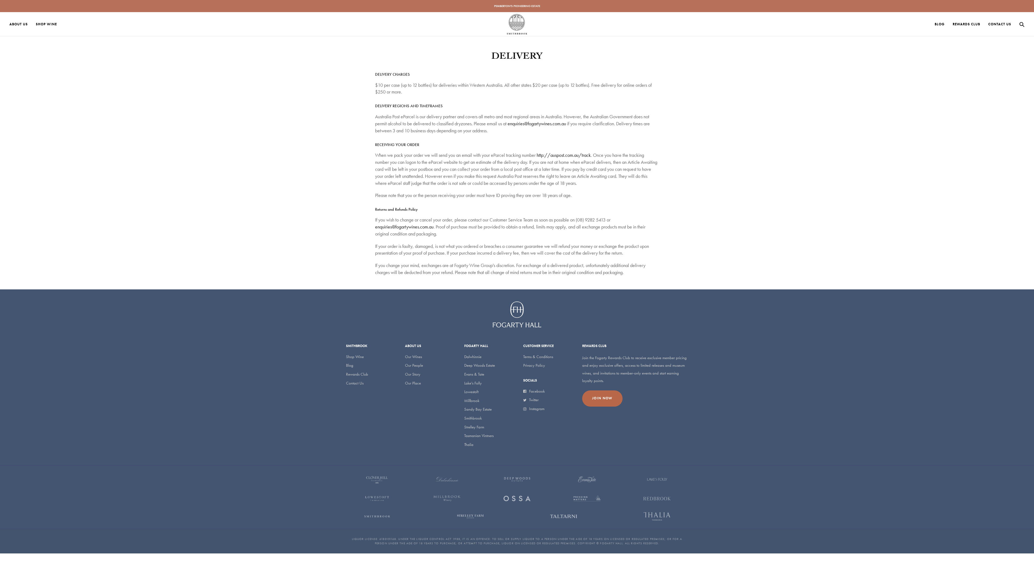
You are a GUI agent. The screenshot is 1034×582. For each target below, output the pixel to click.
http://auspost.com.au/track (564, 155)
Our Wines (413, 356)
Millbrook (471, 400)
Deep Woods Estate (479, 365)
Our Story (412, 374)
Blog (349, 365)
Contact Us (355, 383)
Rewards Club (357, 374)
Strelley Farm (474, 427)
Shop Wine (355, 356)
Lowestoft (471, 391)
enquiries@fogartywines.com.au (537, 123)
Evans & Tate (474, 374)
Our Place (413, 383)
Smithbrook (473, 418)
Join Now (602, 398)
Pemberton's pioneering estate (517, 6)
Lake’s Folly (473, 383)
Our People (414, 365)
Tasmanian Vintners (479, 435)
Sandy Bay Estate (478, 409)
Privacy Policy (534, 365)
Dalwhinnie (472, 356)
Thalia (468, 444)
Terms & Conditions (538, 356)
